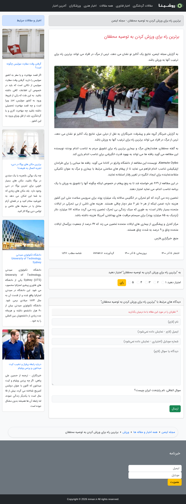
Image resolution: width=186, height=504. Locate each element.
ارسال (175, 408)
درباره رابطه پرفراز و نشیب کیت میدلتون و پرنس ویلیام (25, 366)
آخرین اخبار (59, 5)
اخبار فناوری (123, 5)
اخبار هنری (90, 5)
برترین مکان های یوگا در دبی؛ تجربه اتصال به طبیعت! (26, 166)
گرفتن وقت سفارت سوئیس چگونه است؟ (24, 66)
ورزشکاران (75, 5)
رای (122, 282)
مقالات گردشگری (143, 5)
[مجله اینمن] (170, 5)
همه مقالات (106, 5)
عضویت (174, 482)
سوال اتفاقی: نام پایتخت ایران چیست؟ (157, 390)
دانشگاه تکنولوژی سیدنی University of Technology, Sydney (26, 258)
